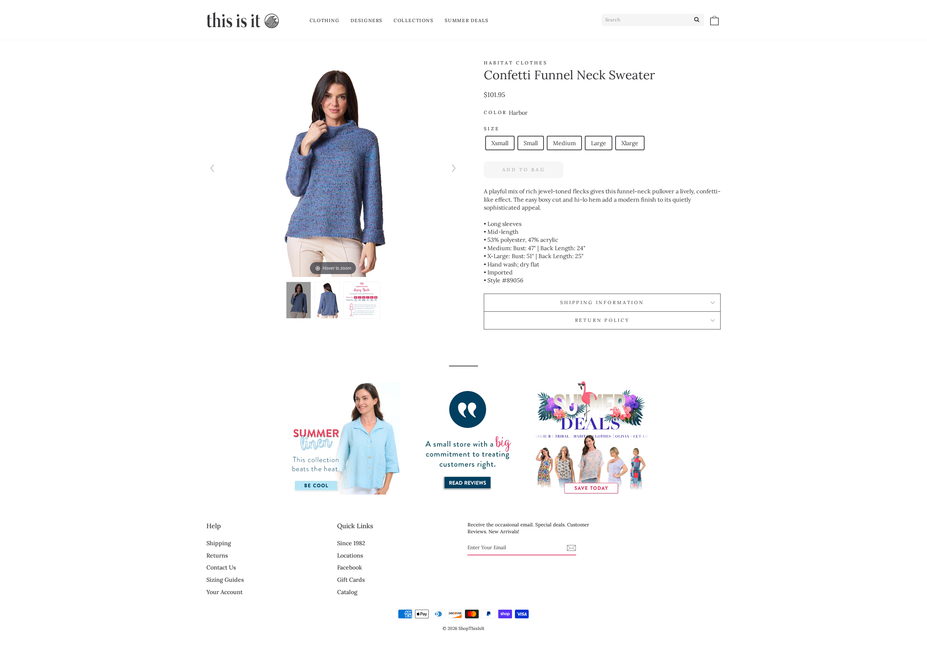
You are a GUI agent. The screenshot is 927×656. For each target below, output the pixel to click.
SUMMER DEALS (467, 20)
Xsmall (499, 143)
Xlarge (629, 143)
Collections (414, 20)
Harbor (518, 112)
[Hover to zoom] (333, 167)
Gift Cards (351, 579)
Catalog (347, 592)
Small (531, 143)
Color (495, 112)
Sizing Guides (225, 579)
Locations (350, 555)
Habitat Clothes (516, 63)
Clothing (325, 20)
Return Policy (602, 320)
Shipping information (602, 302)
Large (598, 143)
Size (491, 129)
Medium (564, 143)
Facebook (349, 567)
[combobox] (652, 20)
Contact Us (221, 567)
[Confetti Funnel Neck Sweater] (298, 300)
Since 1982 (351, 543)
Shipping (218, 543)
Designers (367, 20)
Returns (217, 555)
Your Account (224, 592)
